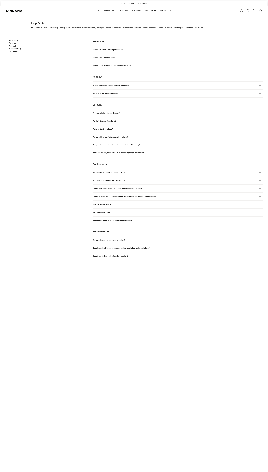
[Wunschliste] (254, 10)
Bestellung (13, 40)
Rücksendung (15, 48)
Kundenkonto (14, 51)
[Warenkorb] (260, 10)
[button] (123, 11)
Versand (12, 46)
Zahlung (12, 43)
